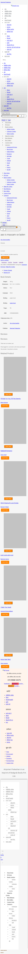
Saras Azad (3, 455)
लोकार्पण (9, 25)
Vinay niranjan (4, 663)
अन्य (5, 34)
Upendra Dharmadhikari (7, 611)
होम (5, 9)
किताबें (8, 38)
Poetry (8, 168)
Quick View (5, 406)
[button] (14, 60)
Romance (9, 154)
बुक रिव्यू (9, 54)
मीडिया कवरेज (10, 30)
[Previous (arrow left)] (1, 952)
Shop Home (8, 123)
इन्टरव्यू (8, 27)
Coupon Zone (8, 143)
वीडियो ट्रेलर (10, 32)
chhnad (9, 161)
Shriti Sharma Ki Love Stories (9, 503)
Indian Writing (10, 152)
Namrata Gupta (5, 559)
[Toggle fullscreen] (2, 950)
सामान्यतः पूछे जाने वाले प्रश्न (13, 47)
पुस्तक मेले (7, 52)
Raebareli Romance (6, 451)
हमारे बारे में (9, 41)
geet (8, 165)
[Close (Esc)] (6, 950)
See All (8, 170)
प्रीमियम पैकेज (8, 16)
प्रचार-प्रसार (7, 56)
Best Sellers (8, 140)
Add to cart (5, 257)
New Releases (8, 138)
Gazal (8, 163)
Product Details (8, 270)
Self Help (9, 156)
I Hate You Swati (6, 607)
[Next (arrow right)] (2, 952)
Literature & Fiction (12, 147)
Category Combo (11, 132)
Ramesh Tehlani (5, 507)
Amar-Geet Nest (6, 659)
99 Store (7, 125)
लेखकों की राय (10, 45)
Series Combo (10, 134)
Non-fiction (10, 150)
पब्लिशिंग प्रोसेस (8, 11)
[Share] (4, 950)
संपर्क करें (9, 50)
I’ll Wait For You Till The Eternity (11, 399)
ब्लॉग (8, 43)
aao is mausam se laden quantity (9, 255)
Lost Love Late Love (7, 555)
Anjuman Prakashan (6, 2)
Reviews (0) (7, 273)
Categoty (7, 145)
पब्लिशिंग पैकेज (8, 14)
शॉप (5, 18)
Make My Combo (9, 136)
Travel (8, 159)
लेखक (8, 36)
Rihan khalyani (4, 403)
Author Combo (11, 129)
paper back (13, 303)
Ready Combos (9, 127)
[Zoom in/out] (1, 950)
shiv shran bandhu (5, 240)
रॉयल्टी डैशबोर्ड (8, 21)
